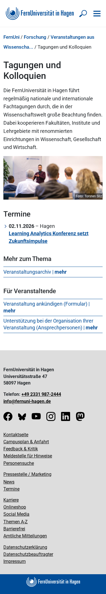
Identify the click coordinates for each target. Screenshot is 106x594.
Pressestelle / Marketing (27, 474)
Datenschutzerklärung (25, 547)
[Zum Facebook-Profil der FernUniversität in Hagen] (7, 418)
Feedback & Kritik (20, 449)
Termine (11, 489)
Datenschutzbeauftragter (28, 554)
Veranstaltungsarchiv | (35, 272)
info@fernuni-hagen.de (27, 401)
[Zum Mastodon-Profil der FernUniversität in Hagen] (80, 418)
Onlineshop (14, 507)
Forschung (35, 37)
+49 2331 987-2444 (41, 394)
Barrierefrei (14, 529)
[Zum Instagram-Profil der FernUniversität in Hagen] (50, 418)
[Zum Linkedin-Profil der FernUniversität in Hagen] (65, 418)
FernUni (11, 37)
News (8, 482)
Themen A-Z (15, 521)
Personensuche (18, 463)
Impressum (14, 561)
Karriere (11, 500)
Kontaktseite (15, 434)
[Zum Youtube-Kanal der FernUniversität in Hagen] (36, 418)
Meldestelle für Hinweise (27, 456)
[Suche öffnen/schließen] (83, 13)
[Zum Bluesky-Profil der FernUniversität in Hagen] (22, 418)
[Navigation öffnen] (97, 13)
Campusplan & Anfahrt (26, 441)
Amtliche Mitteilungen (25, 536)
